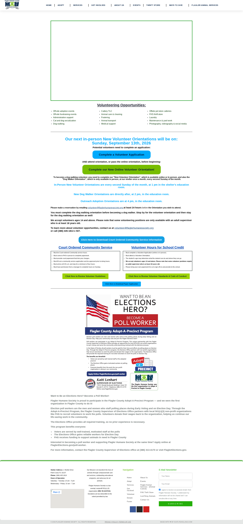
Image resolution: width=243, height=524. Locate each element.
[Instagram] (140, 509)
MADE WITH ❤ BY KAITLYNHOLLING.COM (176, 522)
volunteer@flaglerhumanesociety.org (134, 228)
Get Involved (98, 5)
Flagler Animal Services (205, 5)
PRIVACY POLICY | (112, 522)
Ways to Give (176, 5)
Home (49, 5)
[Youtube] (146, 509)
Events (136, 5)
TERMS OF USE (125, 522)
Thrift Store (153, 5)
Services (77, 5)
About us (119, 5)
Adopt (61, 5)
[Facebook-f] (133, 509)
